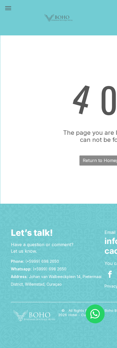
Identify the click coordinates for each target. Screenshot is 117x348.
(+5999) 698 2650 (42, 261)
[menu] (8, 8)
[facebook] (109, 275)
